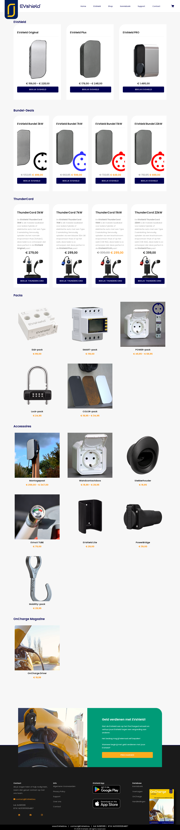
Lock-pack (37, 411)
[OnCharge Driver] (37, 647)
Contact (57, 806)
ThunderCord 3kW (30, 212)
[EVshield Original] (37, 59)
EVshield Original (27, 32)
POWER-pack (142, 349)
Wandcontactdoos (90, 480)
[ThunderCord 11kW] (110, 268)
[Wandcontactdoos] (90, 455)
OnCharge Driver (37, 673)
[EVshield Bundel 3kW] (32, 150)
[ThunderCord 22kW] (149, 268)
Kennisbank (137, 786)
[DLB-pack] (37, 324)
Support (56, 796)
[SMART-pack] (90, 324)
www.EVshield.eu (59, 826)
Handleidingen (138, 801)
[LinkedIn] (19, 815)
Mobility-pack (37, 604)
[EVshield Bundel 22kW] (149, 150)
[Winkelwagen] (172, 6)
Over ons (57, 801)
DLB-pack (37, 349)
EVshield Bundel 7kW (69, 124)
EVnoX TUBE (37, 542)
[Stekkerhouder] (142, 455)
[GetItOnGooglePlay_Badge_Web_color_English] (106, 789)
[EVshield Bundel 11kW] (110, 150)
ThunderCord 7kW (69, 212)
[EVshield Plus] (90, 59)
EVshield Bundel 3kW (30, 124)
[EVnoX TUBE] (37, 516)
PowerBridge (143, 542)
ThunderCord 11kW (109, 212)
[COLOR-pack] (90, 386)
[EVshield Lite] (90, 516)
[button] (102, 6)
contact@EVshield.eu (80, 826)
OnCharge (137, 796)
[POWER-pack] (142, 324)
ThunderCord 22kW (148, 212)
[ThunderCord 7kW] (71, 268)
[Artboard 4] (30, 6)
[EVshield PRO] (143, 59)
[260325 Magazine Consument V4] (161, 806)
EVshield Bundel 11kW (109, 124)
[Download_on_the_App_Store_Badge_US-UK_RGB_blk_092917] (106, 803)
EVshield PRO (131, 32)
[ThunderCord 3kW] (32, 268)
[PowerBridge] (142, 516)
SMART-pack (90, 349)
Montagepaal (37, 480)
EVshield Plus (78, 32)
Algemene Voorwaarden (64, 786)
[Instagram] (42, 815)
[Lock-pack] (37, 386)
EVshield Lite (90, 542)
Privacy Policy (59, 791)
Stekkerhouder (143, 480)
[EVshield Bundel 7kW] (71, 150)
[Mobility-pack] (37, 578)
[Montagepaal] (37, 455)
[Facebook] (30, 815)
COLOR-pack (90, 411)
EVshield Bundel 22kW (148, 124)
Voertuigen (137, 791)
